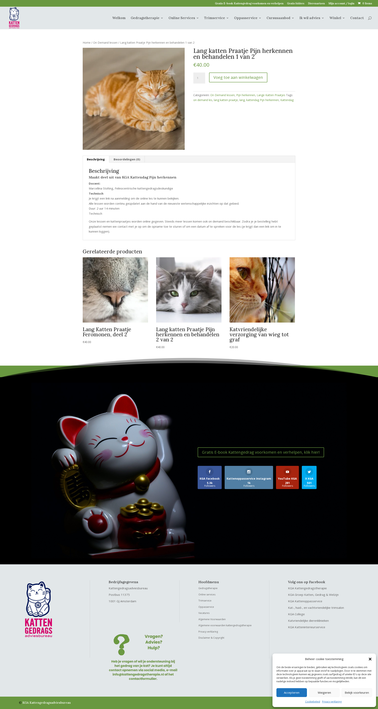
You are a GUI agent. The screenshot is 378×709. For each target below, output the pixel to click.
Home (87, 42)
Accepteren (291, 692)
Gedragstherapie (145, 18)
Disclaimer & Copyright (211, 637)
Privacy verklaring (332, 701)
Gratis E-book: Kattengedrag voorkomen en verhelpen (249, 3)
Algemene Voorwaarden (212, 619)
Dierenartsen (316, 3)
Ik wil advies (309, 18)
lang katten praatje (226, 100)
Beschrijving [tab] (96, 159)
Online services (206, 594)
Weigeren (324, 692)
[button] (370, 659)
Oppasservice (246, 18)
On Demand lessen (105, 42)
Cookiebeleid (312, 701)
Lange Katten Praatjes (271, 95)
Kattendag (287, 100)
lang (242, 100)
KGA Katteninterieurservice (306, 627)
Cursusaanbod (278, 18)
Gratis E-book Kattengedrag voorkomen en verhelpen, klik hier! (261, 452)
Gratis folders (295, 3)
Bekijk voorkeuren (357, 692)
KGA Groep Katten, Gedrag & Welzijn (313, 595)
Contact (357, 18)
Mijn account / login (341, 3)
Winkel (335, 18)
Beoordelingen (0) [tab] (127, 159)
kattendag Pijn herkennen (262, 100)
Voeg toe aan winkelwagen (238, 77)
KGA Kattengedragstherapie (307, 588)
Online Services (182, 18)
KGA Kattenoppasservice (305, 601)
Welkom (119, 18)
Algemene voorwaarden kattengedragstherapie (225, 625)
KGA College (296, 614)
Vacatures (203, 613)
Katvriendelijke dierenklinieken (308, 621)
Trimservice (214, 18)
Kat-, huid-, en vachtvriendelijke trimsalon (316, 608)
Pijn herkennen (245, 95)
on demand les (202, 100)
